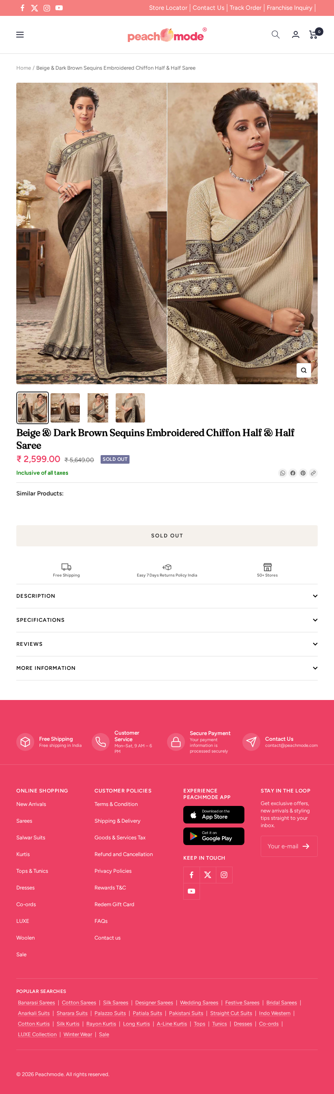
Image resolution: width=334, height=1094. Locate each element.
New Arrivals (31, 804)
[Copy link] (313, 473)
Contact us (107, 938)
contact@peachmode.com (291, 745)
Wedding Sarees (199, 1002)
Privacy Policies (113, 871)
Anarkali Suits (34, 1013)
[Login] (295, 34)
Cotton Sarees (79, 1002)
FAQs (101, 921)
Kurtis (23, 854)
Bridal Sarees (281, 1002)
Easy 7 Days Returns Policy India (167, 574)
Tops (199, 1024)
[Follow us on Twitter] (35, 8)
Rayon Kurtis (101, 1024)
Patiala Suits (147, 1013)
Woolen (25, 938)
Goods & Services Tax (119, 837)
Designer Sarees (154, 1002)
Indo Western (274, 1013)
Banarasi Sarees (36, 1002)
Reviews (29, 644)
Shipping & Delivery (117, 821)
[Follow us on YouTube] (59, 8)
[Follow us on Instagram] (47, 8)
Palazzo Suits (110, 1013)
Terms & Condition (116, 804)
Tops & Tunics (32, 871)
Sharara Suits (72, 1013)
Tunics (219, 1024)
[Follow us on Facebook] (22, 8)
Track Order (245, 7)
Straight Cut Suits (231, 1013)
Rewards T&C (110, 888)
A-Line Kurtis (172, 1024)
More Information (46, 668)
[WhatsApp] (282, 473)
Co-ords (26, 904)
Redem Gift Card (114, 904)
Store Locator (168, 7)
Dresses (25, 888)
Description (35, 596)
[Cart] (313, 35)
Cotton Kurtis (34, 1024)
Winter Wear (78, 1034)
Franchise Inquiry (289, 7)
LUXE (22, 921)
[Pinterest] (303, 473)
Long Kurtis (136, 1024)
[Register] (306, 846)
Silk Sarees (115, 1002)
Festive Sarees (242, 1002)
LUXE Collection (37, 1034)
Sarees (24, 821)
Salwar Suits (30, 837)
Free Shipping (66, 574)
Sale (21, 954)
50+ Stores (267, 574)
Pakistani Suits (186, 1013)
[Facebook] (292, 473)
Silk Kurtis (68, 1024)
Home (23, 68)
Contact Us (208, 7)
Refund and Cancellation (123, 854)
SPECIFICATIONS (40, 620)
